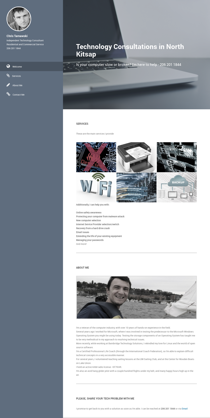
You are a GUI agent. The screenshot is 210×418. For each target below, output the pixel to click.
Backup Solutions (172, 190)
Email (185, 408)
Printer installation (132, 156)
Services (16, 76)
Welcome (17, 66)
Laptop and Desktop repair (174, 155)
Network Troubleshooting (136, 183)
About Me (17, 85)
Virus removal (89, 156)
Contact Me (18, 94)
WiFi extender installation (96, 187)
